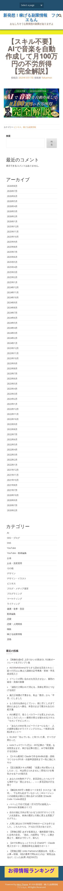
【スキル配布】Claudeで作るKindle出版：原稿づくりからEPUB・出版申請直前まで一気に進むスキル (31, 759)
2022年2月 (12, 459)
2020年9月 (12, 500)
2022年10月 (13, 419)
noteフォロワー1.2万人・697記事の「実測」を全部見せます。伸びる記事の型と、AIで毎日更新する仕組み (31, 748)
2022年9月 (12, 424)
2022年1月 (12, 464)
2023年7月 (12, 373)
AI (8, 532)
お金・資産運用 (14, 563)
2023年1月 (12, 403)
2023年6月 (12, 378)
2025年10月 (13, 236)
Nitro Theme (22, 884)
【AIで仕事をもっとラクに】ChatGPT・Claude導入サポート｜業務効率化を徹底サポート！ (31, 844)
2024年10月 (13, 297)
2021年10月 (13, 479)
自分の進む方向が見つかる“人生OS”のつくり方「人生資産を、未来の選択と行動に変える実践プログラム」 (31, 815)
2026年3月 (12, 211)
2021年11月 (13, 474)
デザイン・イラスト (16, 578)
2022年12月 (13, 408)
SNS (9, 542)
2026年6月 (12, 196)
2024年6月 (12, 317)
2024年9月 (12, 302)
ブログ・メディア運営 (17, 588)
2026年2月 (12, 216)
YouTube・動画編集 (17, 553)
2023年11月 (13, 353)
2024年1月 (12, 343)
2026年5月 (12, 201)
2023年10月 (13, 358)
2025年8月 (12, 246)
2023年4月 (12, 388)
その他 (10, 568)
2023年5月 (12, 383)
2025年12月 (13, 226)
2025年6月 (12, 256)
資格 (9, 639)
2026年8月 (12, 185)
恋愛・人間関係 (14, 624)
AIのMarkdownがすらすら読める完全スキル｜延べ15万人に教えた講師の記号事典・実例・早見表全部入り (30, 670)
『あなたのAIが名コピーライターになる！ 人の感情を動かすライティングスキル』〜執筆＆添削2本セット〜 (30, 728)
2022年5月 (12, 444)
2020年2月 (12, 510)
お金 (9, 558)
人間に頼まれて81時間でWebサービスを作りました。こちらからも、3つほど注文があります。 (31, 825)
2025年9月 (12, 241)
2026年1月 (12, 221)
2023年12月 (13, 348)
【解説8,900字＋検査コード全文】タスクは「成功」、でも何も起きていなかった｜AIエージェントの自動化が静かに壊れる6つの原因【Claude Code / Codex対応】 (31, 794)
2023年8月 (12, 368)
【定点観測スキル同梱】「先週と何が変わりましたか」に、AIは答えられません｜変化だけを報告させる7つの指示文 (30, 770)
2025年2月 (12, 277)
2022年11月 (13, 414)
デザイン (11, 573)
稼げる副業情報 (29, 127)
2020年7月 (12, 505)
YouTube (11, 547)
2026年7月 (12, 191)
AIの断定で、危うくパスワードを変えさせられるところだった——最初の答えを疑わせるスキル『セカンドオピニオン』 (30, 717)
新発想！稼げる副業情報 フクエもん (31, 17)
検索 (8, 135)
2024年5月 (12, 322)
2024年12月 (13, 287)
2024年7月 (12, 312)
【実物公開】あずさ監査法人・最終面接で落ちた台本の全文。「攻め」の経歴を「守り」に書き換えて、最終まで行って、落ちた (30, 834)
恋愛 (9, 618)
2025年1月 (12, 282)
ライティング (13, 603)
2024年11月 (13, 292)
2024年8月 (12, 307)
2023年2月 (12, 398)
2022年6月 (12, 439)
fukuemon (47, 77)
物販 (9, 629)
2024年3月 (12, 332)
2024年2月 (12, 338)
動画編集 (11, 613)
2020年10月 (13, 495)
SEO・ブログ (13, 537)
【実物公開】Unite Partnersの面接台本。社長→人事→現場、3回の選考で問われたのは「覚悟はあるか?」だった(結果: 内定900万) (31, 854)
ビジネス (17, 127)
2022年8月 (12, 429)
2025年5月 (12, 261)
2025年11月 (13, 231)
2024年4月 (12, 327)
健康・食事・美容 (15, 608)
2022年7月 (12, 434)
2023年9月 (12, 363)
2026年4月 (12, 206)
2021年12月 (13, 469)
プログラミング (14, 593)
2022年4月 (12, 449)
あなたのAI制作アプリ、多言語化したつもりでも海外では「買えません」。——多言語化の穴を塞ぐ (30, 781)
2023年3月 (12, 393)
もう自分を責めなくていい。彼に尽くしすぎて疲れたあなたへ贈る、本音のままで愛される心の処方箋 (30, 706)
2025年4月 (12, 267)
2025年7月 (12, 251)
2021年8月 (12, 485)
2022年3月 (12, 454)
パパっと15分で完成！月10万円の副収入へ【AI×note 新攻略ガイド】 (29, 806)
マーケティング (14, 598)
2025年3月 (12, 272)
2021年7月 (12, 490)
